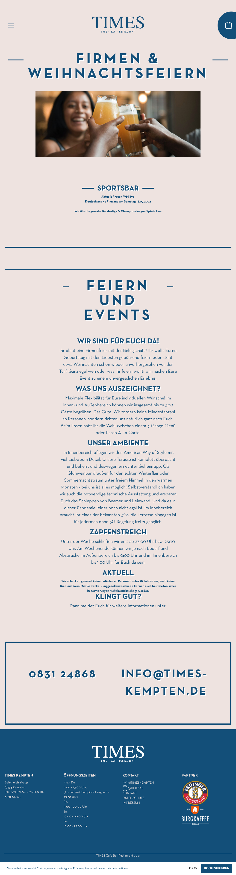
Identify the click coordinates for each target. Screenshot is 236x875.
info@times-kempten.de (24, 792)
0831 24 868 (12, 797)
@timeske (135, 788)
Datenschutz (134, 798)
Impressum (131, 802)
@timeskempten (141, 782)
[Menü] (11, 25)
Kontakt (130, 793)
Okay (193, 868)
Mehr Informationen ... (118, 868)
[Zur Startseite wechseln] (118, 24)
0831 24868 (63, 674)
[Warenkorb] (228, 25)
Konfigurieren (216, 868)
